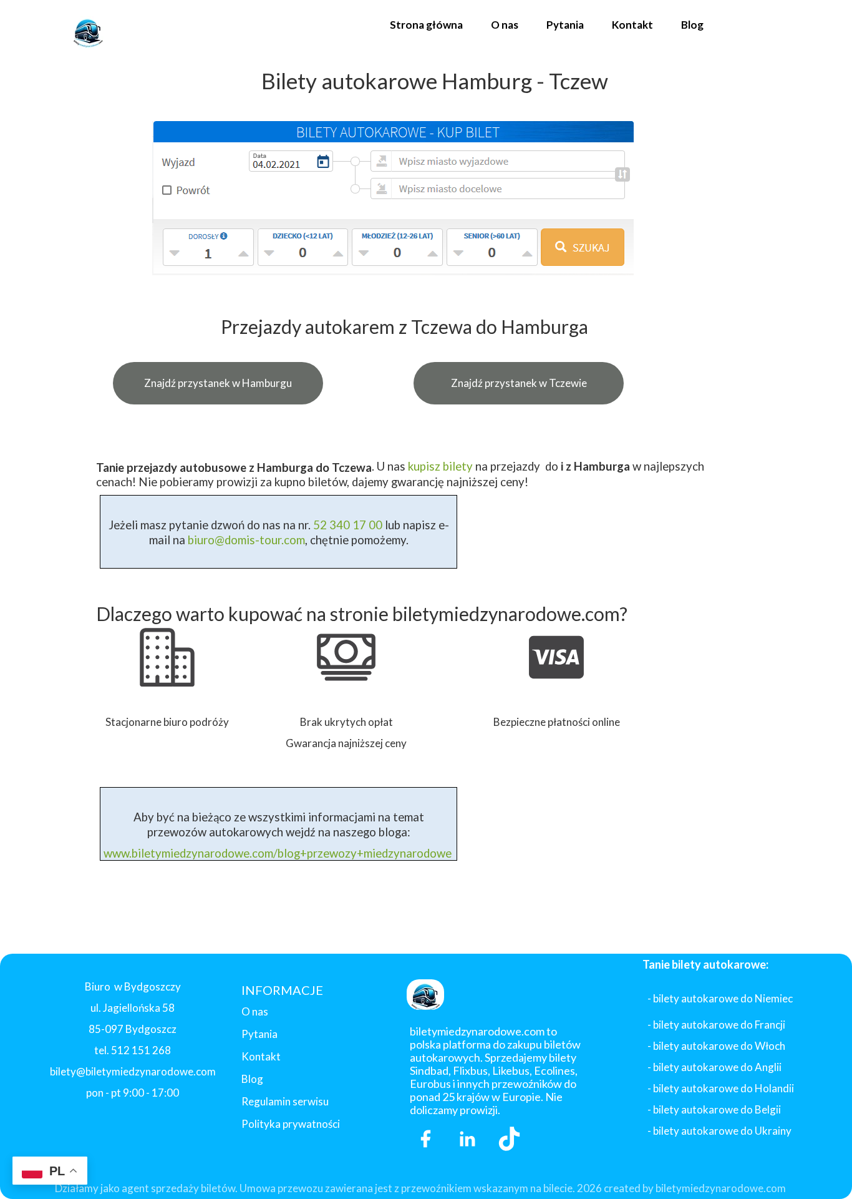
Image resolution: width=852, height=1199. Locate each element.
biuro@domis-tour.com (246, 540)
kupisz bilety (440, 466)
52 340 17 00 (346, 525)
